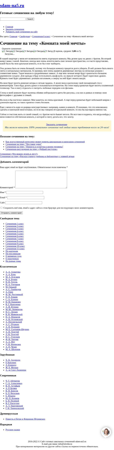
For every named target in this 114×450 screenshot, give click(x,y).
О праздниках (12, 258)
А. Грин (9, 292)
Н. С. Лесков (12, 312)
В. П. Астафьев (13, 386)
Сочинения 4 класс (15, 231)
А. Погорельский (14, 322)
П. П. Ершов (12, 297)
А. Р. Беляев (11, 388)
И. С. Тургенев (13, 337)
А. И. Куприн (12, 307)
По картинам (12, 251)
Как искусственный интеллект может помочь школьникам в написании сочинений (45, 142)
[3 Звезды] (28, 51)
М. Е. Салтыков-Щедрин (17, 329)
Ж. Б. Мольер (12, 367)
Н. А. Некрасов (13, 317)
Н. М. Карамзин (13, 302)
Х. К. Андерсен (13, 360)
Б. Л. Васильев (12, 393)
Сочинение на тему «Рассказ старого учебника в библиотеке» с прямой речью (37, 156)
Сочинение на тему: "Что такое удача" (24, 144)
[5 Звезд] (48, 51)
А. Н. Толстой (12, 332)
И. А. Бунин (11, 279)
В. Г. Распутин (12, 403)
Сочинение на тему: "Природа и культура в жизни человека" (34, 147)
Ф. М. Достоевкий (14, 294)
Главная (9, 27)
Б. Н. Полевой (12, 401)
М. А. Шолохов (13, 349)
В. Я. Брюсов (12, 391)
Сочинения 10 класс (15, 246)
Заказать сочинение (15, 29)
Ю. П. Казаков (12, 398)
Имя (3, 192)
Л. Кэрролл (11, 365)
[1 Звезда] (7, 51)
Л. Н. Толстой (12, 334)
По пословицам (13, 253)
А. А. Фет (10, 342)
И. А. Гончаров (13, 284)
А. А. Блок (11, 274)
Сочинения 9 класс (15, 243)
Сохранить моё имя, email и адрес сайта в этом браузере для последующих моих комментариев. (48, 208)
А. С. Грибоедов (13, 289)
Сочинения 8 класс (15, 241)
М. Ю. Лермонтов (14, 309)
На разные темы (13, 261)
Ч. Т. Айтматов (13, 381)
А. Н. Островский (14, 319)
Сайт (2, 202)
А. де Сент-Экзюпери (16, 370)
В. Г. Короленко (13, 304)
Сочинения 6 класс (15, 236)
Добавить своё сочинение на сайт (22, 32)
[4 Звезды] (38, 51)
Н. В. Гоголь (11, 282)
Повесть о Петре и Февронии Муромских (25, 419)
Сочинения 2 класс (15, 226)
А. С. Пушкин (12, 324)
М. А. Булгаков (13, 277)
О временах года (13, 256)
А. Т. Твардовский (14, 406)
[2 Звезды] (17, 51)
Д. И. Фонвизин (13, 344)
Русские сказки (13, 429)
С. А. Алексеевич (14, 383)
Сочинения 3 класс (15, 228)
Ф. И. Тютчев (12, 339)
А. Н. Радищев (12, 327)
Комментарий (7, 187)
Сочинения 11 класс (15, 248)
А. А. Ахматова (13, 272)
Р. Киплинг (11, 362)
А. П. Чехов (11, 347)
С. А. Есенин (12, 299)
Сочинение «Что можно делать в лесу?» (19, 154)
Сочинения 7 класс (15, 238)
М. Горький (11, 287)
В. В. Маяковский (14, 314)
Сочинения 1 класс (15, 224)
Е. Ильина (10, 396)
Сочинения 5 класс (15, 233)
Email (3, 197)
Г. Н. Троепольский (15, 408)
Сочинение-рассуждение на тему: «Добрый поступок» (31, 149)
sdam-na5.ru (12, 5)
